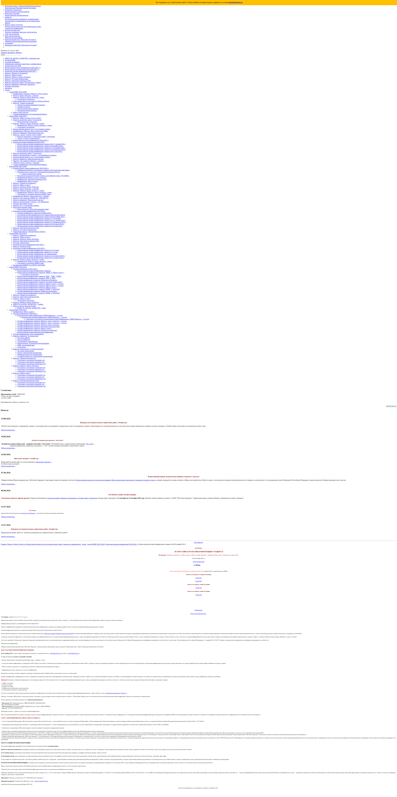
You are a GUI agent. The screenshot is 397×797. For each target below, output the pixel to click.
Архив (84, 544)
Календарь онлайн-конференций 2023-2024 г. (122, 544)
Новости (19, 52)
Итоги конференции (198, 561)
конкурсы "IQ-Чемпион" (29, 513)
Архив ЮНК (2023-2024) (96, 544)
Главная (4, 52)
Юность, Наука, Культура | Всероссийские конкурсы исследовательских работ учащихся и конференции (44, 544)
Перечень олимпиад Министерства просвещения (58, 633)
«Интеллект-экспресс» (43, 462)
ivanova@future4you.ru (41, 781)
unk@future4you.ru (55, 653)
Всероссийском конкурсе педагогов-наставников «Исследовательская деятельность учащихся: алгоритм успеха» (116, 480)
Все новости (198, 542)
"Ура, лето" (89, 444)
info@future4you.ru (73, 653)
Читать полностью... (8, 430)
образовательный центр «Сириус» (116, 693)
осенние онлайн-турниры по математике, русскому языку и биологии (72, 498)
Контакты (11, 52)
